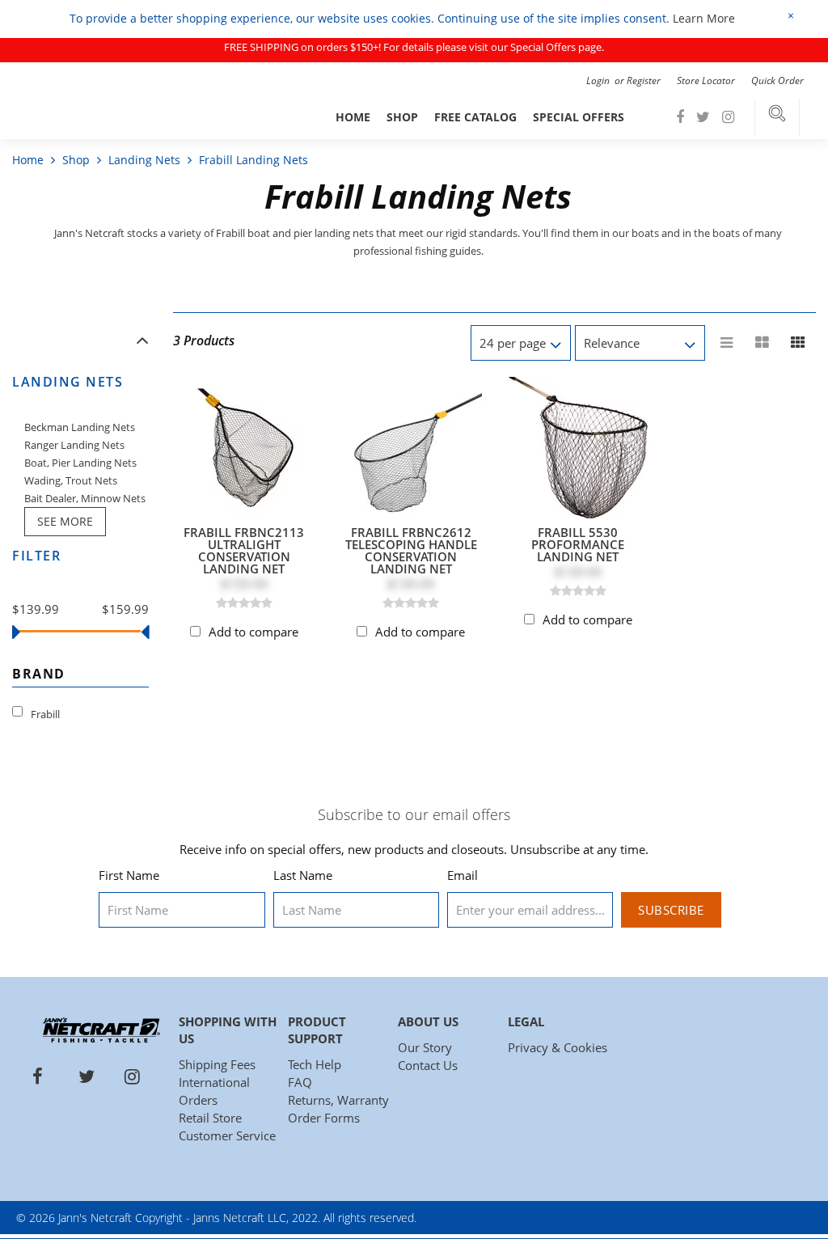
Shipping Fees (217, 1064)
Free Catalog (475, 117)
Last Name (302, 875)
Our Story (425, 1047)
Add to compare (253, 632)
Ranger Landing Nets (74, 445)
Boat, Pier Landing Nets (80, 462)
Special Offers (578, 117)
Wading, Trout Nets (70, 480)
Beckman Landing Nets (79, 427)
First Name (129, 875)
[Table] (762, 343)
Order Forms (324, 1118)
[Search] (777, 117)
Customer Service (227, 1135)
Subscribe (671, 910)
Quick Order (777, 80)
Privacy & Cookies (557, 1047)
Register (644, 80)
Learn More (704, 18)
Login (599, 80)
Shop (402, 117)
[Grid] (798, 343)
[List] (727, 343)
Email (462, 875)
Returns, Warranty (338, 1100)
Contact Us (428, 1065)
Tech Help (314, 1064)
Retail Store (210, 1118)
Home (353, 117)
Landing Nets (144, 159)
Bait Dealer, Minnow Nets (85, 498)
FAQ (300, 1082)
